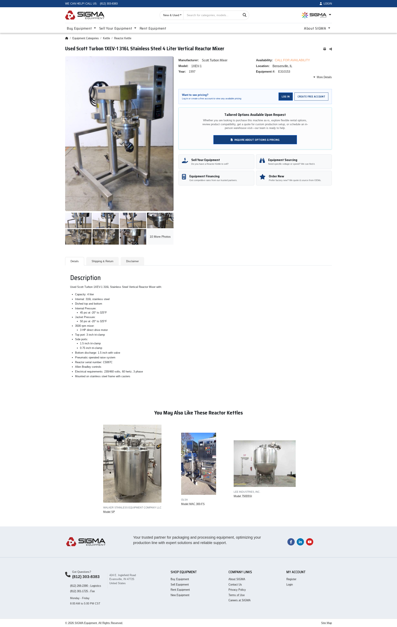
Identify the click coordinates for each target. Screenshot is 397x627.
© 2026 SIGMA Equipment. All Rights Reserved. (94, 623)
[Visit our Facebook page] (291, 541)
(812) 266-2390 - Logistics (85, 585)
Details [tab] (75, 261)
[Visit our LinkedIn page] (300, 541)
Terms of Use (236, 595)
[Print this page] (324, 49)
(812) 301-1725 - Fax (82, 591)
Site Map (326, 623)
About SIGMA (236, 579)
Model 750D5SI (243, 496)
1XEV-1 (196, 66)
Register (291, 579)
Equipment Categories (85, 38)
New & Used (171, 15)
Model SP (109, 511)
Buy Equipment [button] (80, 28)
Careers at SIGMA (239, 600)
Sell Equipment (180, 584)
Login (289, 584)
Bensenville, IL (282, 66)
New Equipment (180, 595)
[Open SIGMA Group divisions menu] (316, 15)
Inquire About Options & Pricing (257, 139)
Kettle (106, 38)
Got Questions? (81, 571)
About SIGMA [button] (315, 28)
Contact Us (235, 584)
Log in (286, 96)
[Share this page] (330, 49)
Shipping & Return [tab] (102, 261)
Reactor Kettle (122, 38)
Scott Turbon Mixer (214, 60)
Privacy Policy (237, 589)
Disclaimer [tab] (132, 261)
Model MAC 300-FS (193, 504)
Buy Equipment (180, 579)
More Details (324, 77)
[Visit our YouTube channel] (309, 541)
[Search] (244, 15)
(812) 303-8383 (86, 576)
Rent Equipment (153, 28)
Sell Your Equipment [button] (116, 28)
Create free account (311, 96)
